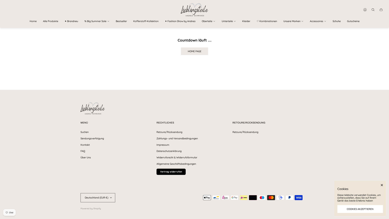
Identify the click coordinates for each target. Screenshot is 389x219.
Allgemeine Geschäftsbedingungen (176, 163)
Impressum (163, 144)
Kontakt (85, 144)
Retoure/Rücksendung (169, 132)
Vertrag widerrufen (171, 171)
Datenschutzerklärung (169, 151)
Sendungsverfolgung (92, 138)
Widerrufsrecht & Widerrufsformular (177, 157)
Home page (194, 51)
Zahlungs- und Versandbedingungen (177, 138)
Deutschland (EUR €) (96, 197)
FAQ (83, 151)
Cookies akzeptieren (360, 208)
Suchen (85, 132)
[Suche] (373, 9)
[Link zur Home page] (93, 108)
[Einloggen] (365, 9)
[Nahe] (382, 185)
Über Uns (86, 157)
